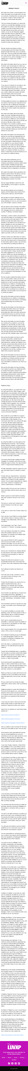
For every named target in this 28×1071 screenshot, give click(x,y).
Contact (14, 1060)
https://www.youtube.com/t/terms (10, 715)
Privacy (22, 1057)
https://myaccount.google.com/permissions (13, 723)
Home (3, 1057)
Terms (15, 1057)
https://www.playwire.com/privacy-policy (12, 1035)
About (9, 1057)
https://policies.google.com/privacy (10, 719)
